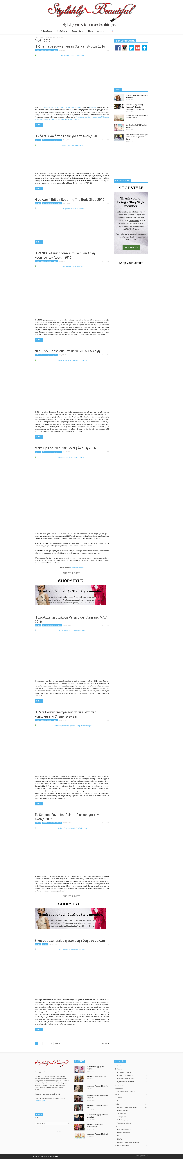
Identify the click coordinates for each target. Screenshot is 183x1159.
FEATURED (79, 1061)
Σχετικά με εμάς (40, 1101)
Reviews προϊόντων (132, 1133)
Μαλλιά (45, 944)
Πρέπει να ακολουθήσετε (132, 1082)
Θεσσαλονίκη (132, 1101)
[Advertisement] (131, 69)
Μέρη (131, 1094)
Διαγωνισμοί (131, 1088)
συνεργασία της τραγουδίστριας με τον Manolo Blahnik (62, 107)
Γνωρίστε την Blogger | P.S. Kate (96, 1076)
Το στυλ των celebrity (132, 1123)
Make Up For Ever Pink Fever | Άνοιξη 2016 (65, 448)
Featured (131, 1066)
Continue (38, 125)
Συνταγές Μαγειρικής (131, 1145)
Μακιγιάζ (132, 1136)
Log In (59, 1131)
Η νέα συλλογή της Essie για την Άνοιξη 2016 (68, 136)
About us (100, 31)
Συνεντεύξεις (132, 1114)
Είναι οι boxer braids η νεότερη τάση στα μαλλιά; (70, 940)
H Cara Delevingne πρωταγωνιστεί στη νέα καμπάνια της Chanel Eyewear (65, 714)
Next (57, 1043)
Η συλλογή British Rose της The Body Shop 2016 (69, 199)
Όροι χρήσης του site (143, 1156)
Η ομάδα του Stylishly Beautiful (131, 1091)
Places (90, 32)
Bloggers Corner (77, 32)
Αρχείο (37, 1117)
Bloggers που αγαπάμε (132, 1075)
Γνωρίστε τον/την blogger (132, 1078)
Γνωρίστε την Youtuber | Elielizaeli (97, 1134)
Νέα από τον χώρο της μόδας (49, 50)
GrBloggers (131, 1069)
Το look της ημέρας (132, 1120)
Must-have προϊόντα (132, 1129)
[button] (146, 30)
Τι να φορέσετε (132, 1117)
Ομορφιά (38, 140)
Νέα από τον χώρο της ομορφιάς (52, 140)
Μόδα (37, 50)
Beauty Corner (61, 32)
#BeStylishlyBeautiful (132, 1072)
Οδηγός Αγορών (132, 1110)
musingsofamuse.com (76, 568)
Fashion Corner (46, 32)
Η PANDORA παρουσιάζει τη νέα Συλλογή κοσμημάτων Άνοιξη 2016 (65, 255)
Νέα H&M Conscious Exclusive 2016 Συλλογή (67, 351)
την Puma (92, 107)
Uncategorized (131, 1085)
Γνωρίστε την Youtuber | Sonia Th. (97, 1086)
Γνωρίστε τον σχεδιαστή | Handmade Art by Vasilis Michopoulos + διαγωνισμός (135, 107)
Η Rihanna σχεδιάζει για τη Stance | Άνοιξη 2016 (70, 46)
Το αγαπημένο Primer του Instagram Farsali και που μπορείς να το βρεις (137, 137)
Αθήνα (132, 1098)
